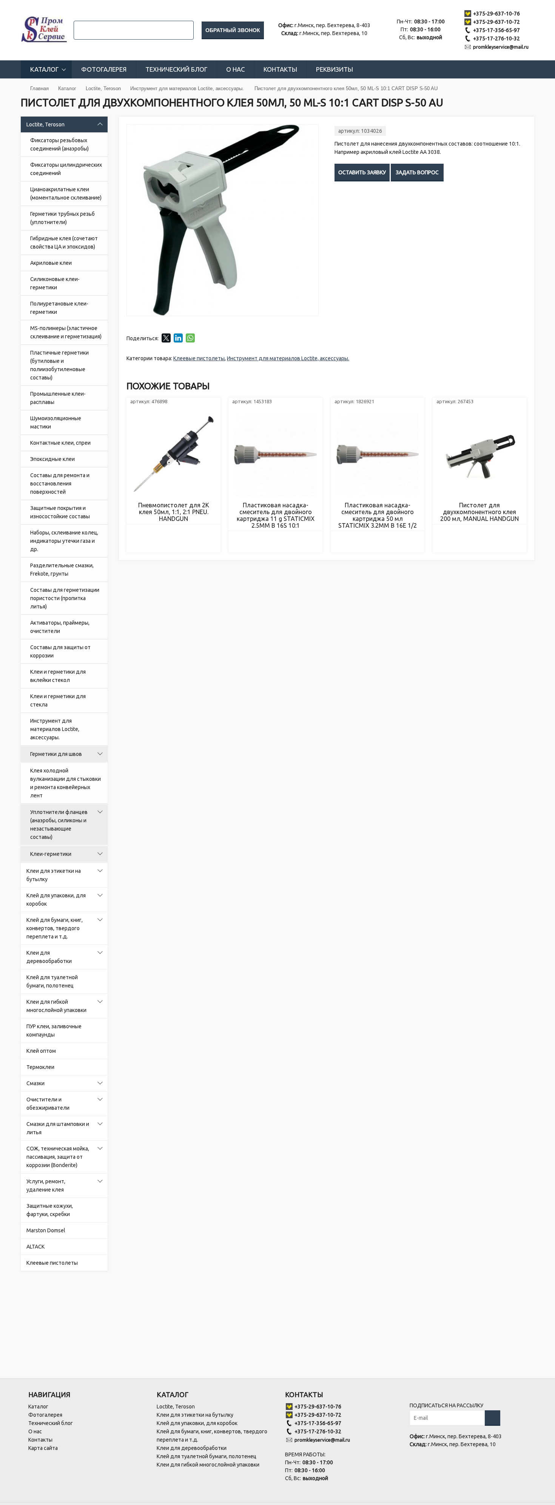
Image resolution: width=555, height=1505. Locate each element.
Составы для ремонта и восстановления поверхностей (59, 483)
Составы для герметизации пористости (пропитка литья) (64, 598)
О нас (235, 69)
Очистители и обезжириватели (47, 1103)
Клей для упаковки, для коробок (56, 899)
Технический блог (176, 69)
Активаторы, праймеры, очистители (59, 627)
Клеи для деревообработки (49, 957)
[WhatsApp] (190, 337)
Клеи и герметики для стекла (58, 700)
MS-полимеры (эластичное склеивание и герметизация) (66, 332)
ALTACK (35, 1247)
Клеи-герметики (50, 854)
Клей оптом (41, 1051)
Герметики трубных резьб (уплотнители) (62, 218)
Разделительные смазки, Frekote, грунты (62, 569)
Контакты (280, 69)
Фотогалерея (103, 69)
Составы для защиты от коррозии (60, 651)
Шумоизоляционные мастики (55, 422)
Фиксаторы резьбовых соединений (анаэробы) (59, 144)
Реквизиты (334, 69)
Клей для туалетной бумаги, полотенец (52, 981)
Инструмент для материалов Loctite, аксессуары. (54, 729)
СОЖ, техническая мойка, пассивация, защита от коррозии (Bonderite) (57, 1157)
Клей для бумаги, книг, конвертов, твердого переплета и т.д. (54, 928)
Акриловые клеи (51, 263)
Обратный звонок (232, 30)
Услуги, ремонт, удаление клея (45, 1185)
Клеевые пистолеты (52, 1263)
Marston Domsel (45, 1230)
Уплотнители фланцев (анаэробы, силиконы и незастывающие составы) (59, 824)
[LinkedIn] (178, 337)
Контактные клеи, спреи (60, 443)
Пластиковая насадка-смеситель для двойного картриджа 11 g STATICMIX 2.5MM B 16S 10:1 (275, 515)
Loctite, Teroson (45, 124)
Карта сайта (43, 1448)
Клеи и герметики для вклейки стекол (58, 676)
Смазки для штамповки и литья (57, 1128)
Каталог (44, 69)
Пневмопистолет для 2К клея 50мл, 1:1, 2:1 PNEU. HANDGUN (173, 512)
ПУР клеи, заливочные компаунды (54, 1030)
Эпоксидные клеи (52, 459)
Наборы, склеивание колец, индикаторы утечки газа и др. (64, 541)
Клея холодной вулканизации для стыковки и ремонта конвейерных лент (65, 783)
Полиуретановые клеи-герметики (59, 308)
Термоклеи (40, 1067)
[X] (166, 337)
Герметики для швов (56, 754)
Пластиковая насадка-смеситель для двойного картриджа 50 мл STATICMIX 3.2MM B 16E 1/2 (377, 515)
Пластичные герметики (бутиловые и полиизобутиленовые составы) (59, 365)
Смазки (35, 1083)
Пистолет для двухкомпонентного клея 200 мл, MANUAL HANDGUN (479, 512)
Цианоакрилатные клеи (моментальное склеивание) (66, 193)
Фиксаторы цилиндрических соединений (66, 169)
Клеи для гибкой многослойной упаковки (56, 1006)
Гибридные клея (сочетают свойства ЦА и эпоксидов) (64, 242)
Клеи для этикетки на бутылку (53, 875)
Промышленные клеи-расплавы (58, 398)
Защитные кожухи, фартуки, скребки (49, 1210)
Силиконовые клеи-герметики (55, 283)
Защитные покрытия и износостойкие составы (60, 512)
